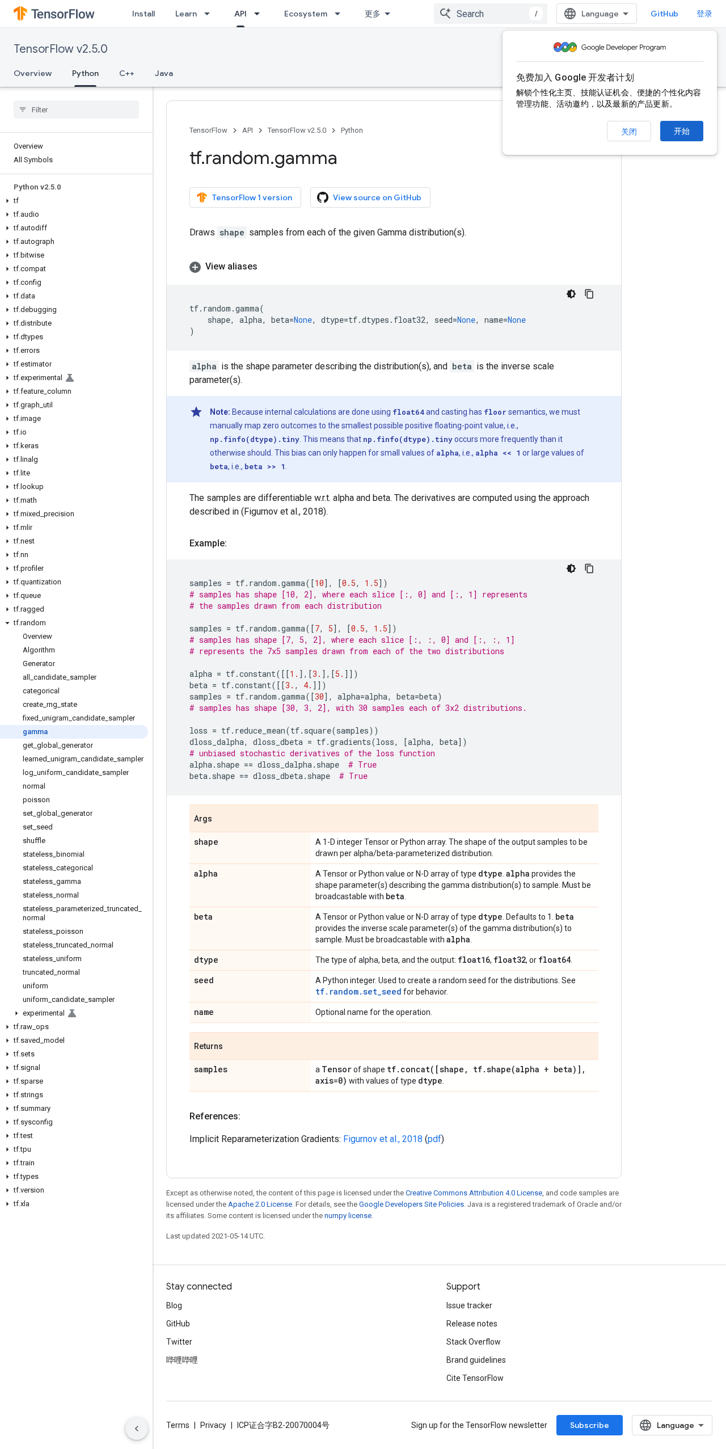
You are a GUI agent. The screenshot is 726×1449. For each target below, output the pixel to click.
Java (164, 73)
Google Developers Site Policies (411, 1204)
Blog (174, 1305)
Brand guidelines (476, 1359)
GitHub (664, 14)
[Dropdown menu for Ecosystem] (340, 13)
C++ (126, 73)
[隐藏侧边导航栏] (136, 1428)
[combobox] (490, 13)
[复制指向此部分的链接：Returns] (234, 1047)
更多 (373, 14)
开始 (682, 131)
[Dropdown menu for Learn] (210, 13)
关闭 (629, 132)
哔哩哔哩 (182, 1359)
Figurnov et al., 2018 (383, 1139)
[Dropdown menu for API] (260, 13)
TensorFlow (208, 130)
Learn (186, 14)
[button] (74, 201)
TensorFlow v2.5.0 (61, 49)
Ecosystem (305, 14)
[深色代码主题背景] (571, 294)
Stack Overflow (473, 1341)
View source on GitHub (377, 197)
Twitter (179, 1341)
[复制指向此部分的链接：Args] (223, 819)
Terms (177, 1425)
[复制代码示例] (589, 294)
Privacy (213, 1425)
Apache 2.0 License (260, 1204)
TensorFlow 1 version (252, 197)
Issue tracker (469, 1305)
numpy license (348, 1215)
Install (143, 14)
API (240, 14)
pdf (434, 1139)
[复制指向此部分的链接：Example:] (238, 543)
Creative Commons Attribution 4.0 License (474, 1193)
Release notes (471, 1323)
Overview (33, 73)
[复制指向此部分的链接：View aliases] (269, 266)
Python (85, 73)
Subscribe (589, 1425)
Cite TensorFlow (475, 1378)
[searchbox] (76, 109)
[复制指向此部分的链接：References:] (251, 1116)
